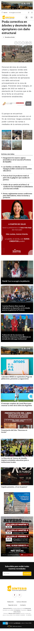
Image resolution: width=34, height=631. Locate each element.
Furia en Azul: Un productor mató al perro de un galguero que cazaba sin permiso (16, 178)
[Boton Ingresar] (26, 17)
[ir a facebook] (14, 595)
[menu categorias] (32, 17)
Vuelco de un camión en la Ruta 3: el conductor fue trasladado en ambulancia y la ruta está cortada (18, 187)
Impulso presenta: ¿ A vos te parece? (14, 487)
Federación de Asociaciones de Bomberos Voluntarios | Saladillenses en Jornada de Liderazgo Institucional (16, 337)
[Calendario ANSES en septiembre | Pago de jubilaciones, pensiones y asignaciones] (17, 366)
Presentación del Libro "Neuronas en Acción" (14, 431)
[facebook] (28, 12)
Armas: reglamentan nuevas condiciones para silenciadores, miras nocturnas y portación (17, 196)
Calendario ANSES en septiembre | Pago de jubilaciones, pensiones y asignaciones (16, 378)
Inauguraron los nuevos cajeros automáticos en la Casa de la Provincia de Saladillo (17, 160)
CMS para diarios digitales (17, 627)
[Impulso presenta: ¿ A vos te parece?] (17, 476)
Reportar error (12, 605)
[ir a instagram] (19, 595)
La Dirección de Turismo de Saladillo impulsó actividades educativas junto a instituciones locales (15, 460)
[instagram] (32, 12)
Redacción (10, 601)
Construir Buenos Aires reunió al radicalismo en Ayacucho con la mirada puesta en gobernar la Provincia (16, 308)
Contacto (23, 605)
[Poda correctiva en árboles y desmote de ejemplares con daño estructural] (6, 135)
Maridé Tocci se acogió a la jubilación (16, 281)
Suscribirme (27, 573)
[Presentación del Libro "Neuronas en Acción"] (17, 420)
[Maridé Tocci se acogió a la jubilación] (17, 269)
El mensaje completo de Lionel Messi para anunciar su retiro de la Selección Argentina (16, 404)
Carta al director (22, 601)
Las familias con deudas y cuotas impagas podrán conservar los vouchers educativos (17, 169)
